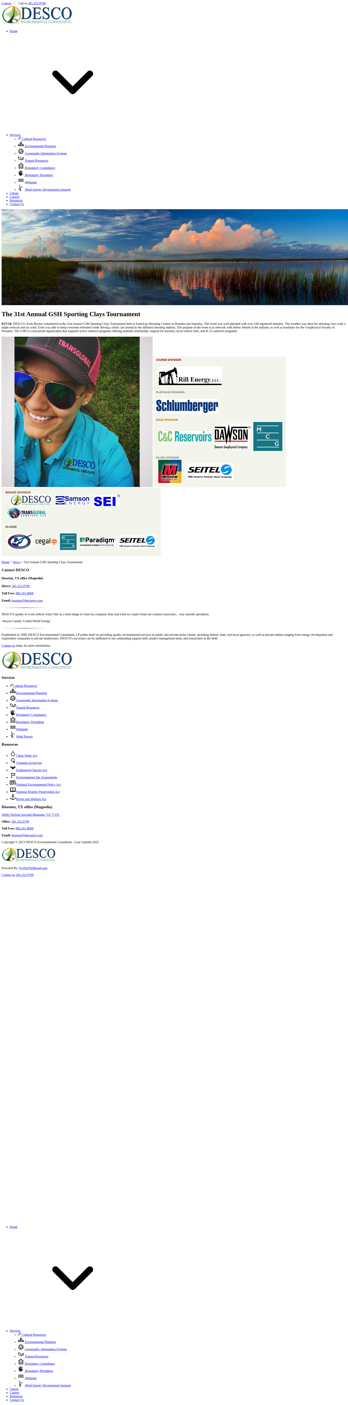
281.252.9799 (37, 3)
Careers (6, 3)
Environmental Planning (40, 146)
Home (14, 31)
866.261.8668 (24, 593)
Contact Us (17, 204)
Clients (14, 193)
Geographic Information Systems (45, 153)
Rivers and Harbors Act (31, 799)
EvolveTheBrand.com (33, 868)
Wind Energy (24, 736)
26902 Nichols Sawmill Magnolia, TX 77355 (30, 814)
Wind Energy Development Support (47, 189)
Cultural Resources (33, 139)
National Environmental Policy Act (38, 784)
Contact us (8, 645)
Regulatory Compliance (39, 168)
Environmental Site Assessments (36, 777)
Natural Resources (36, 160)
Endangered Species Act (31, 770)
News (16, 562)
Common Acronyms (29, 763)
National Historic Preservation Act (38, 792)
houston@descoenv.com (26, 600)
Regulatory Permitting (38, 175)
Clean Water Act (26, 755)
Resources (16, 200)
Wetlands (30, 182)
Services (15, 135)
